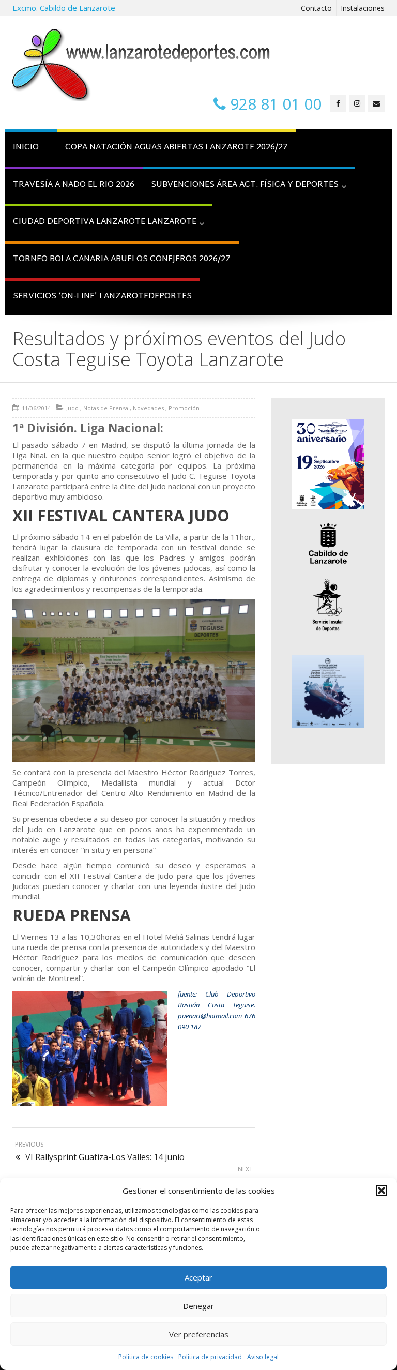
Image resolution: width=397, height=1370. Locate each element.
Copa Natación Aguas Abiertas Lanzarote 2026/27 (176, 147)
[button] (381, 1190)
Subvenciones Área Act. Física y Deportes (245, 184)
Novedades (148, 408)
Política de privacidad (210, 1356)
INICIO (26, 147)
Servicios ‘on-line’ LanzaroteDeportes (102, 296)
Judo (72, 408)
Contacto (316, 8)
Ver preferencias (198, 1334)
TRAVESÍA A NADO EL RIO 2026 (73, 184)
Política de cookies (145, 1356)
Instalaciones (363, 8)
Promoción (184, 408)
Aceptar (198, 1277)
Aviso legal (263, 1356)
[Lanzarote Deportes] (141, 65)
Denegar (198, 1306)
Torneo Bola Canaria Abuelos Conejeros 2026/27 (122, 259)
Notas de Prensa (105, 408)
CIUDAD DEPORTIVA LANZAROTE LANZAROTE (104, 222)
